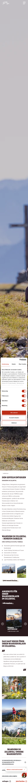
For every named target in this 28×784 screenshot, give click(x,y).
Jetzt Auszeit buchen (10, 580)
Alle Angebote (7, 603)
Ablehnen (14, 423)
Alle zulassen (14, 412)
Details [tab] (14, 364)
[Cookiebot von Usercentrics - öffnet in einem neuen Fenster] (19, 360)
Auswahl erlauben (14, 417)
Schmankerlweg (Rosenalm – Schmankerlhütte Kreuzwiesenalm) (12, 762)
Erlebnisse (5, 473)
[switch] (24, 396)
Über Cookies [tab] (22, 364)
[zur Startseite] (6, 3)
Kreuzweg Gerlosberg (9, 776)
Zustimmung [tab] (5, 364)
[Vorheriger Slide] (2, 624)
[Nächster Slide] (25, 624)
